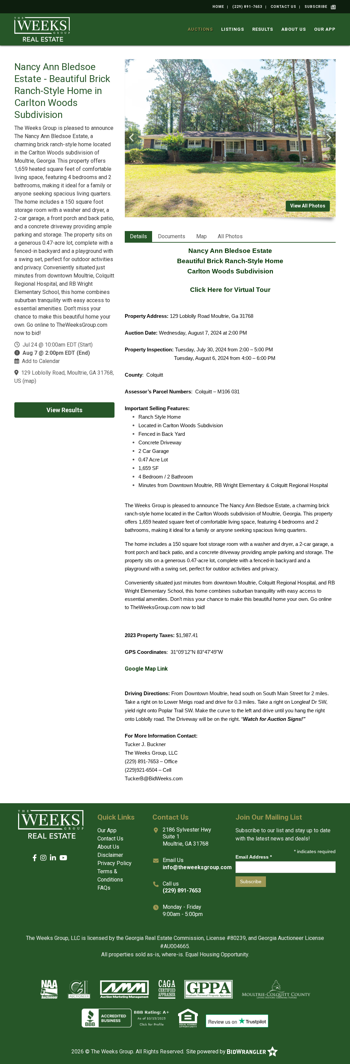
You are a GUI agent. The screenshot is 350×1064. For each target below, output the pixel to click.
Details (138, 236)
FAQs (103, 888)
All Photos (230, 236)
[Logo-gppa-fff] (208, 989)
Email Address (253, 857)
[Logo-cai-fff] (79, 989)
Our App (325, 29)
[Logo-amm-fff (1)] (124, 989)
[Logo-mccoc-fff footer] (276, 989)
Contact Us (283, 7)
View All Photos (307, 205)
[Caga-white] (166, 989)
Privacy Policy (114, 863)
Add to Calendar (41, 361)
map (29, 381)
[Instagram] (43, 857)
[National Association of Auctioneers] (49, 989)
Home (218, 7)
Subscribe (316, 7)
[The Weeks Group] (42, 28)
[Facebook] (34, 857)
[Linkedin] (53, 857)
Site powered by (206, 1051)
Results (262, 29)
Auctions (200, 29)
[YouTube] (63, 857)
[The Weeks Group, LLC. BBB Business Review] (125, 1018)
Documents (171, 236)
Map (201, 236)
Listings (232, 29)
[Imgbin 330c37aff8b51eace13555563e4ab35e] (188, 1018)
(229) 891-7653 (247, 7)
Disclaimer (110, 855)
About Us (293, 29)
